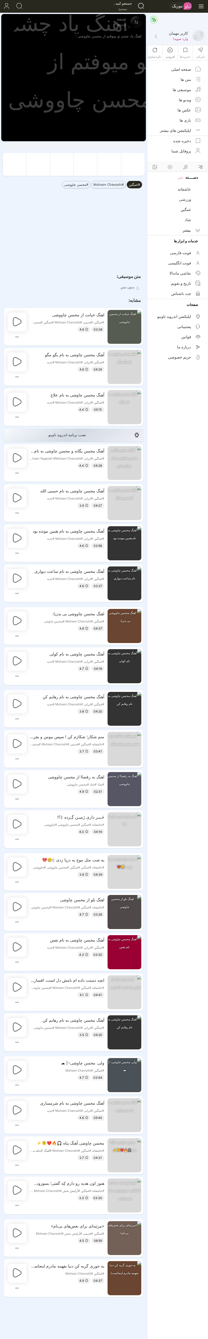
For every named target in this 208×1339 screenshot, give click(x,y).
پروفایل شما (181, 151)
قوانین (186, 336)
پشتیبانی (184, 326)
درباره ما (184, 347)
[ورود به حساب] (6, 6)
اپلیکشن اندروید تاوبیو (174, 316)
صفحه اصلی (181, 69)
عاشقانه (184, 189)
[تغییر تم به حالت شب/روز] (154, 19)
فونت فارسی (180, 252)
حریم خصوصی (179, 357)
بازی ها (185, 120)
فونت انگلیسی (179, 263)
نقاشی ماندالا (180, 273)
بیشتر (187, 230)
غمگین (186, 209)
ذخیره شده (182, 140)
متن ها (186, 79)
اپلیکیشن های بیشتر (175, 130)
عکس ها (184, 110)
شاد (188, 219)
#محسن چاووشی (76, 184)
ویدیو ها (185, 99)
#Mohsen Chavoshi (108, 184)
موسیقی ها (182, 89)
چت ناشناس (181, 293)
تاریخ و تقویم (181, 283)
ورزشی (185, 199)
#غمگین (134, 184)
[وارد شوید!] (155, 36)
